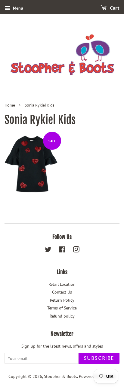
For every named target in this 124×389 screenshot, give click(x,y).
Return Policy (62, 300)
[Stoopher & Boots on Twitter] (48, 250)
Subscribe (99, 358)
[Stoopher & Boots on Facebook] (62, 250)
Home (10, 105)
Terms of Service (62, 308)
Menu (17, 8)
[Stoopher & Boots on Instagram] (76, 250)
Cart (114, 8)
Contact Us (62, 292)
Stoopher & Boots (60, 376)
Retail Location (62, 284)
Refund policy (62, 316)
